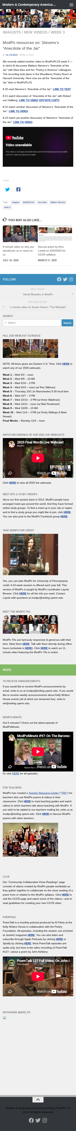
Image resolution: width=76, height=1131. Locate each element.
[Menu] (71, 4)
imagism (15, 202)
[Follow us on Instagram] (71, 279)
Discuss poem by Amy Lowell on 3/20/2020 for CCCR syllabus (51, 250)
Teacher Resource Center (44, 792)
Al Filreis (12, 55)
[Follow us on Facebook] (59, 279)
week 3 (58, 32)
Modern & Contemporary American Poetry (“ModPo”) (29, 4)
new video (42, 202)
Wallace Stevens (57, 202)
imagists (12, 32)
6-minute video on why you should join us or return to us (18, 250)
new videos (35, 32)
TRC (64, 792)
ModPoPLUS (28, 202)
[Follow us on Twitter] (65, 279)
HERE (28, 648)
